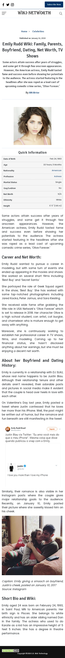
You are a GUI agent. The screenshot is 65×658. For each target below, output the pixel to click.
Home (24, 31)
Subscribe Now (54, 4)
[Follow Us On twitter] (7, 4)
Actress (58, 176)
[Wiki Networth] (33, 13)
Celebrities (38, 31)
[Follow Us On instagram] (12, 4)
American (57, 170)
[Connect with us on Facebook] (3, 4)
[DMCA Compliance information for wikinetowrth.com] (32, 650)
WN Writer (34, 92)
